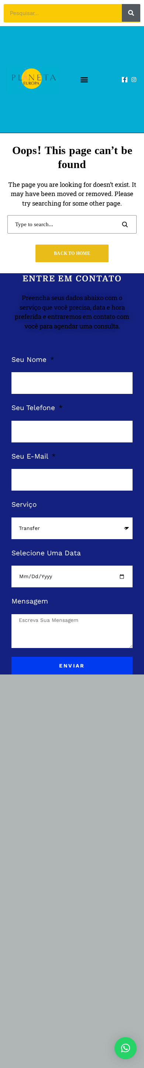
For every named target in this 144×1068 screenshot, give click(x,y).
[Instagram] (134, 79)
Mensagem (29, 601)
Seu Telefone (34, 407)
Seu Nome (30, 359)
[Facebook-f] (124, 79)
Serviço (24, 504)
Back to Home (72, 253)
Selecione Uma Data (46, 553)
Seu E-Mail (30, 456)
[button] (84, 80)
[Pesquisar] (131, 13)
